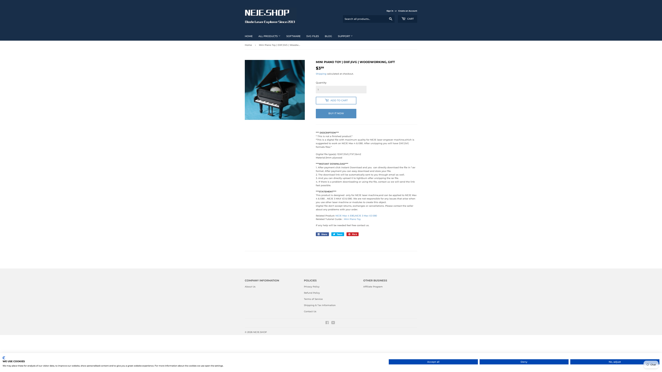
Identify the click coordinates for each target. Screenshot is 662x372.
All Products (268, 36)
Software (293, 36)
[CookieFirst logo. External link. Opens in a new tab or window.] (4, 357)
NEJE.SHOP (260, 332)
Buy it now (336, 113)
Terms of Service (313, 299)
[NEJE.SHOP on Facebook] (327, 323)
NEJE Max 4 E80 (344, 215)
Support (344, 36)
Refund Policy (312, 292)
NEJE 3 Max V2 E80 (366, 215)
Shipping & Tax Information (320, 305)
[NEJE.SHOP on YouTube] (333, 323)
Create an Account (407, 11)
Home (249, 36)
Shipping (321, 73)
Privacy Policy (311, 286)
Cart (410, 18)
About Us (250, 286)
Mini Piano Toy (352, 219)
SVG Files (312, 36)
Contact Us (310, 311)
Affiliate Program (373, 286)
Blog (328, 36)
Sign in (390, 11)
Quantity (321, 82)
